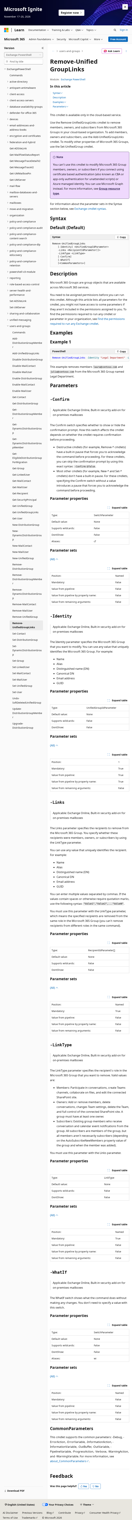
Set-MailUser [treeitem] (19, 679)
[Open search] (115, 30)
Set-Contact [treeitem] (19, 633)
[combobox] (23, 55)
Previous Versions (32, 1512)
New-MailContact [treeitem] (22, 545)
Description (59, 97)
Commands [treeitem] (16, 75)
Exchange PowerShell (73, 79)
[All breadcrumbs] (53, 51)
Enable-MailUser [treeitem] (21, 391)
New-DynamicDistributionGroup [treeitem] (27, 535)
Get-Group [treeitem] (18, 468)
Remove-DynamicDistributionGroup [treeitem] (27, 594)
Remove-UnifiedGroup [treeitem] (25, 616)
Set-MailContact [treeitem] (21, 673)
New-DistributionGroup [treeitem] (25, 524)
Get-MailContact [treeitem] (21, 480)
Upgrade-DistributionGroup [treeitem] (22, 725)
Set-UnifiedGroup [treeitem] (22, 685)
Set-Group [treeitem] (18, 660)
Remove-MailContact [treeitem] (24, 604)
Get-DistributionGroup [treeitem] (25, 403)
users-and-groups (69, 51)
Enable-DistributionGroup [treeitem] (27, 378)
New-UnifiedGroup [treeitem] (23, 558)
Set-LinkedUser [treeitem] (21, 667)
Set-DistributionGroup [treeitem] (25, 639)
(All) (53, 559)
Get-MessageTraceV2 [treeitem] (22, 167)
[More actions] (126, 51)
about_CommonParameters (68, 1461)
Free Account (118, 39)
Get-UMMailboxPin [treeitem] (20, 173)
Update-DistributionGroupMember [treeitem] (27, 713)
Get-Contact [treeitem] (19, 397)
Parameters (59, 106)
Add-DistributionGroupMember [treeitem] (27, 343)
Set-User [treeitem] (17, 692)
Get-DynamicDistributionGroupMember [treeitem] (27, 443)
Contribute (64, 1512)
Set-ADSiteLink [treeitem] (18, 301)
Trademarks (28, 1517)
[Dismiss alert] (125, 7)
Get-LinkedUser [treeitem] (21, 474)
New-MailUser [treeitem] (20, 552)
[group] (89, 358)
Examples (58, 102)
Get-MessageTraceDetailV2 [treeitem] (25, 161)
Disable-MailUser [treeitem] (22, 372)
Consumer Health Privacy (104, 1512)
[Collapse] (43, 48)
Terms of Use (10, 1517)
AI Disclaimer (10, 1512)
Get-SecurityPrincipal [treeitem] (24, 499)
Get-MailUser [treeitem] (20, 487)
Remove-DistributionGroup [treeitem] (22, 566)
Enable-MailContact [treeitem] (23, 384)
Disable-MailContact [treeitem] (24, 365)
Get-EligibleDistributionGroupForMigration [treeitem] (27, 458)
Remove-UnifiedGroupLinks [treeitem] (23, 625)
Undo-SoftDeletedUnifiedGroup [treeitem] (26, 700)
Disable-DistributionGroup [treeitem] (27, 359)
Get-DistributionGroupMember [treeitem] (27, 414)
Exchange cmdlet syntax (90, 209)
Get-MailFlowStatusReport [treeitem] (25, 154)
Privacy (79, 1512)
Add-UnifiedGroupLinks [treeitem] (25, 353)
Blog (49, 1512)
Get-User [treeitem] (17, 518)
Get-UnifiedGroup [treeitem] (22, 506)
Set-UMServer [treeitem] (17, 307)
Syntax (56, 93)
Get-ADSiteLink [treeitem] (18, 148)
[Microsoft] (6, 30)
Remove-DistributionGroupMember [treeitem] (27, 579)
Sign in (124, 29)
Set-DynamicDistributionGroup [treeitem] (27, 650)
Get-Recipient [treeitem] (20, 493)
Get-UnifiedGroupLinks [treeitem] (25, 512)
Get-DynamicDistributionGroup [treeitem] (27, 428)
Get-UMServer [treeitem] (18, 179)
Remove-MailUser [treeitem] (22, 610)
